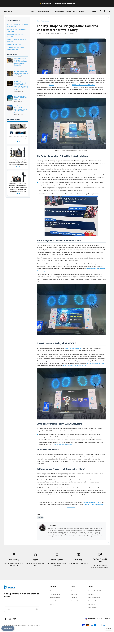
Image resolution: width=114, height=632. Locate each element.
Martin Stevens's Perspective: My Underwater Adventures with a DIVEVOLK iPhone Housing (20, 109)
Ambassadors (45, 21)
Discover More (70, 11)
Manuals (91, 594)
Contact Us (74, 601)
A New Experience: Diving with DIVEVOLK (15, 35)
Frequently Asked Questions (97, 591)
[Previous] (37, 3)
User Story (40, 517)
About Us (74, 597)
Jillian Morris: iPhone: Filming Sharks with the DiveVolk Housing (20, 97)
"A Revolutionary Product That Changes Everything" (15, 48)
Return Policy (92, 607)
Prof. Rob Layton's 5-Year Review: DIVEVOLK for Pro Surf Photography (21, 73)
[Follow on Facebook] (5, 619)
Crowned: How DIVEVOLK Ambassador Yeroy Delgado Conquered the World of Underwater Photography (21, 62)
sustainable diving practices (63, 444)
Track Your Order (58, 11)
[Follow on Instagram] (10, 619)
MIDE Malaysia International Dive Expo (83, 85)
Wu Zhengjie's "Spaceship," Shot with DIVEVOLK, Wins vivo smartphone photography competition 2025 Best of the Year (21, 85)
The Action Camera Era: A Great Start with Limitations (17, 25)
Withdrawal (8, 628)
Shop (32, 11)
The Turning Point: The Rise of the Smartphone (16, 30)
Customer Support (43, 11)
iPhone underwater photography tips (74, 365)
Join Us (81, 11)
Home (38, 21)
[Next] (76, 3)
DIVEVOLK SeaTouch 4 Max (73, 348)
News (73, 591)
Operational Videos (94, 597)
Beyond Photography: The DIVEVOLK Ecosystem (17, 40)
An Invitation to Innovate (14, 44)
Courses (74, 594)
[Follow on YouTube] (14, 619)
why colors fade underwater (96, 363)
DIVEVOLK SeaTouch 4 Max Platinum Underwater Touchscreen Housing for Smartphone (17, 137)
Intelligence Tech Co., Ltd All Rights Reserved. (28, 625)
